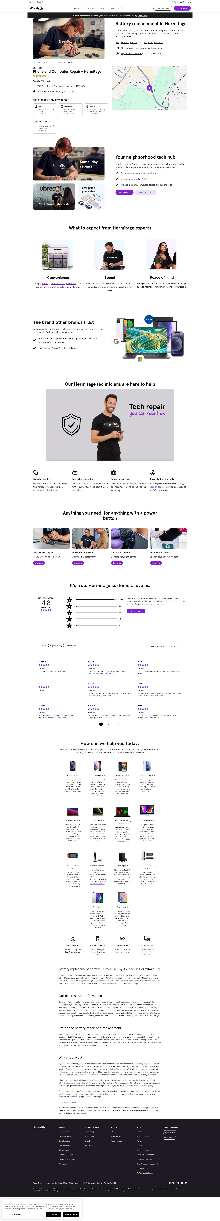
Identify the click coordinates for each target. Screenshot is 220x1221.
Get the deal (142, 16)
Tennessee (48, 62)
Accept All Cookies (71, 1214)
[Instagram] (169, 1183)
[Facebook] (177, 1183)
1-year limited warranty (132, 53)
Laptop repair (97, 820)
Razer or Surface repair (121, 821)
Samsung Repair (97, 775)
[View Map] (149, 88)
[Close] (78, 1201)
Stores (176, 2)
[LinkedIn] (186, 1183)
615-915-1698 (43, 80)
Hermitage (57, 62)
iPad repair (97, 907)
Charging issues (122, 945)
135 (118, 724)
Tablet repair (122, 907)
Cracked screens (97, 945)
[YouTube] (182, 1183)
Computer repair (146, 820)
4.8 (48, 76)
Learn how (77, 490)
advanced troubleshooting (46, 490)
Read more (110, 674)
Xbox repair (121, 865)
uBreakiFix (40, 2)
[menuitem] (78, 8)
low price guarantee (153, 42)
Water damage (72, 945)
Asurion (32, 2)
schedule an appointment (63, 283)
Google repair (121, 775)
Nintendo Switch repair (72, 866)
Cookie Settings (15, 1214)
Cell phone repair (146, 775)
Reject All (54, 1214)
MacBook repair (72, 820)
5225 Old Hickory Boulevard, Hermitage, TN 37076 (61, 86)
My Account (186, 2)
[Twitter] (173, 1183)
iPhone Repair (72, 775)
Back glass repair (146, 945)
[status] (60, 669)
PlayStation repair (97, 865)
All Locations (37, 62)
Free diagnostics (129, 42)
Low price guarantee (97, 832)
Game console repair (146, 866)
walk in (45, 283)
